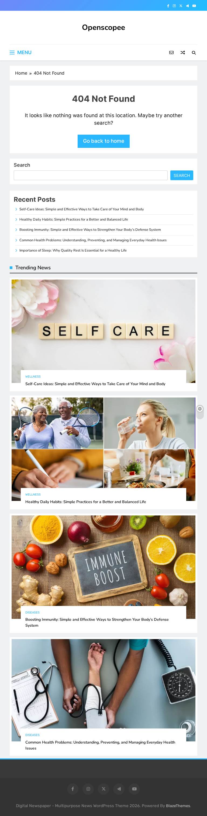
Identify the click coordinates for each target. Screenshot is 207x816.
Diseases (32, 612)
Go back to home (103, 141)
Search (22, 165)
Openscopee (103, 27)
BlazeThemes (178, 806)
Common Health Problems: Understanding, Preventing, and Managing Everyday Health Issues (93, 240)
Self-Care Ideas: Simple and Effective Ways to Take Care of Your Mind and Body (81, 209)
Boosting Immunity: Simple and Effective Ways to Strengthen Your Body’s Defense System (90, 229)
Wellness (33, 376)
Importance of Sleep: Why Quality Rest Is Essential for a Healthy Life (73, 250)
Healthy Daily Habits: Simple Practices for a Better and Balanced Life (73, 219)
